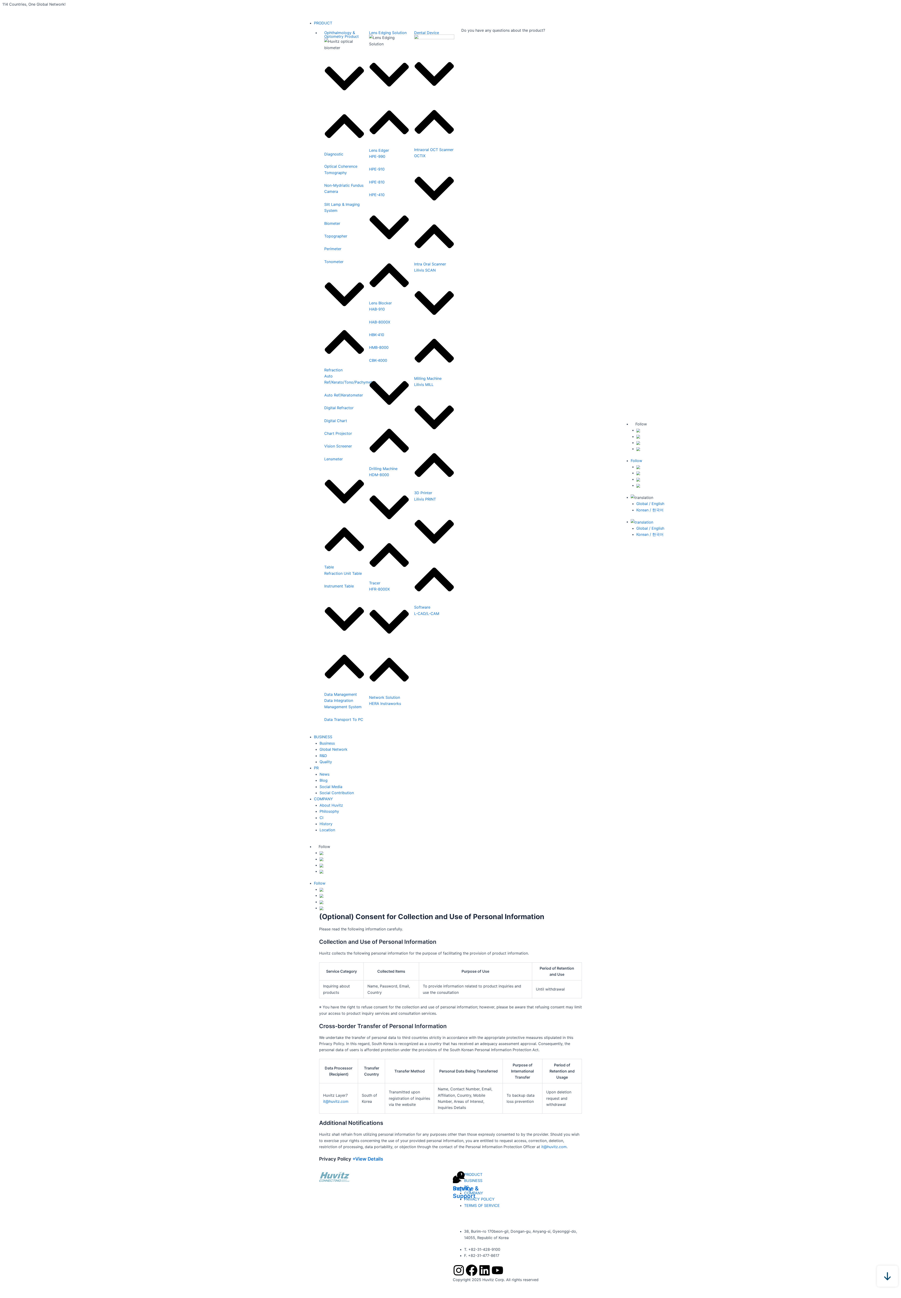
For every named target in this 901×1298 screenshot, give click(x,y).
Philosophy (329, 811)
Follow (324, 846)
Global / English (650, 503)
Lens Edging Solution (388, 32)
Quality (326, 761)
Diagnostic (333, 154)
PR (316, 768)
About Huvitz (331, 805)
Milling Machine (428, 378)
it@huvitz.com (335, 1101)
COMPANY (323, 799)
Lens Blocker (380, 303)
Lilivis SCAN (425, 270)
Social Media (331, 786)
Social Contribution (337, 792)
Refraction (333, 370)
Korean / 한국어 (650, 510)
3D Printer (423, 492)
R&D (323, 755)
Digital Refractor (339, 407)
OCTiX (419, 155)
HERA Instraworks (385, 703)
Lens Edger (379, 150)
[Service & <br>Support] (459, 1177)
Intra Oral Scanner (430, 264)
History (326, 823)
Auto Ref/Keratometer (343, 395)
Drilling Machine (383, 468)
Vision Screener (338, 446)
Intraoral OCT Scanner (434, 149)
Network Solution (384, 697)
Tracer (374, 583)
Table (329, 567)
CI (321, 817)
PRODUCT (323, 23)
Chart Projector (338, 433)
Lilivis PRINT (425, 499)
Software (422, 607)
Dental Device (426, 32)
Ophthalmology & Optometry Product (341, 34)
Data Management (340, 694)
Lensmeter (333, 459)
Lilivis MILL (424, 384)
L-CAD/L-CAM (426, 613)
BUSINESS (323, 736)
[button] (344, 106)
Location (327, 830)
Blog (324, 780)
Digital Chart (335, 420)
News (324, 774)
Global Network (333, 749)
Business (327, 743)
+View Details (367, 1159)
